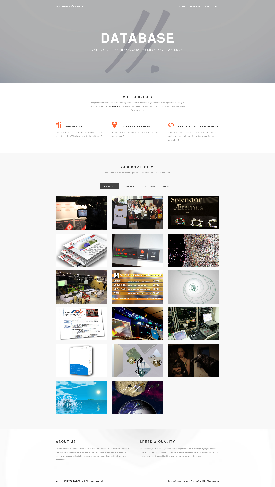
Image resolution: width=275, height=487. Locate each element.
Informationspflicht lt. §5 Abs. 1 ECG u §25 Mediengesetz (193, 481)
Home (182, 6)
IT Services (129, 186)
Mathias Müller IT (70, 6)
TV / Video (149, 186)
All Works (110, 186)
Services (195, 6)
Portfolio (211, 6)
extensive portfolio (120, 106)
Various (167, 186)
